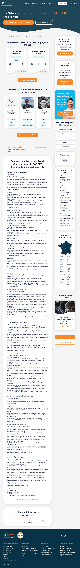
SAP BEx (26, 36)
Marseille (62, 282)
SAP (61, 182)
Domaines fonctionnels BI (65, 138)
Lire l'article (65, 326)
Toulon (68, 279)
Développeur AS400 (64, 223)
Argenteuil (62, 258)
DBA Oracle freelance (65, 189)
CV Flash (62, 175)
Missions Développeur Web (66, 194)
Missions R (62, 195)
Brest (61, 261)
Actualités (42, 3)
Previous (4, 60)
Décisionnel (65, 134)
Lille (60, 276)
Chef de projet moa (64, 197)
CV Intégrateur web (64, 192)
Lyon (61, 277)
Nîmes (68, 261)
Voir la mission (21, 71)
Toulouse (69, 281)
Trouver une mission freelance (48, 548)
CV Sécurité (62, 190)
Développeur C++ (64, 208)
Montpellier (62, 286)
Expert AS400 (63, 177)
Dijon (61, 268)
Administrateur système (65, 200)
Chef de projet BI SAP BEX (27, 164)
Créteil (61, 266)
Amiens (61, 256)
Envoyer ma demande (65, 113)
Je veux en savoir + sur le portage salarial (65, 349)
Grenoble (62, 271)
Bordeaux (62, 259)
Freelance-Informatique (15, 564)
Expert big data (63, 222)
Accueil (5, 36)
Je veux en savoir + (41, 147)
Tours (68, 282)
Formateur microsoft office (66, 218)
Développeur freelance (65, 179)
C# (60, 187)
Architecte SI (63, 205)
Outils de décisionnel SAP (65, 129)
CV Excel (62, 213)
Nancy (68, 256)
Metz (61, 284)
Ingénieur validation (64, 212)
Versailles (69, 286)
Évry (61, 269)
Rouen (68, 271)
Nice (68, 259)
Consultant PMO (64, 207)
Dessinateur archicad (65, 220)
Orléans (69, 263)
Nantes (68, 258)
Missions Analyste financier (66, 180)
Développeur (63, 203)
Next (51, 60)
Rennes (68, 269)
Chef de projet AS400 (65, 225)
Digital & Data (11, 36)
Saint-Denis (69, 272)
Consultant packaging (65, 210)
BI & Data (18, 36)
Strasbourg (69, 277)
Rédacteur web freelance (66, 198)
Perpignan (69, 268)
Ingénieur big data (64, 202)
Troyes (68, 284)
